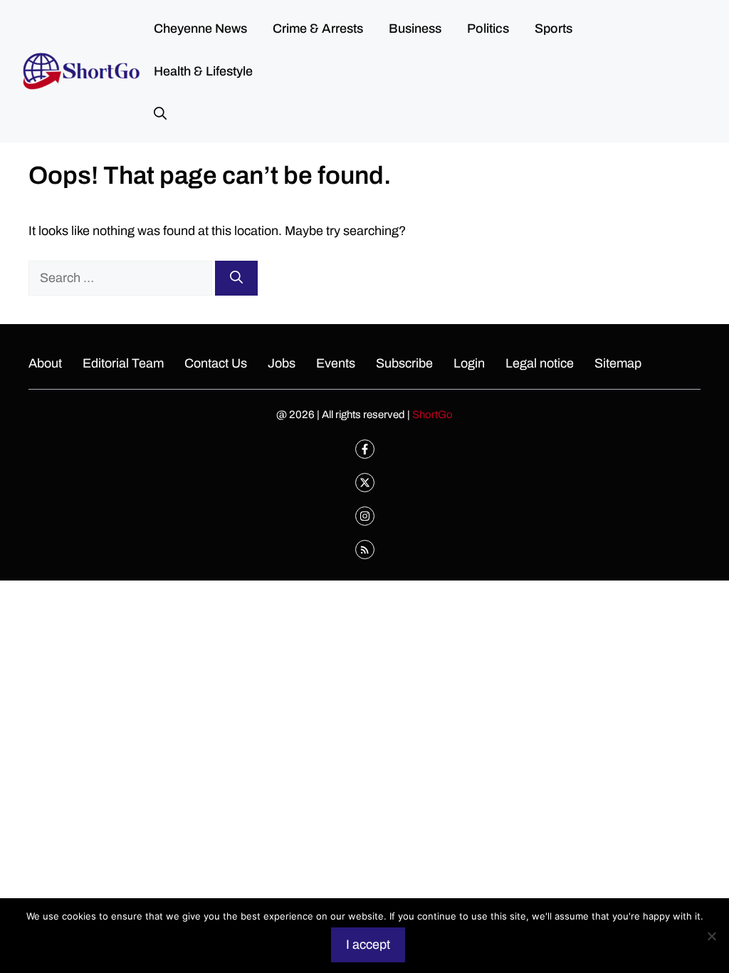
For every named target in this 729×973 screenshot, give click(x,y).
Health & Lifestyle (203, 71)
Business (415, 28)
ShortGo (432, 414)
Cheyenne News (200, 28)
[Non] (711, 936)
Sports (553, 28)
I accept (368, 944)
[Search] (236, 278)
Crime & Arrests (318, 28)
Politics (488, 28)
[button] (160, 114)
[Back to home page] (81, 70)
